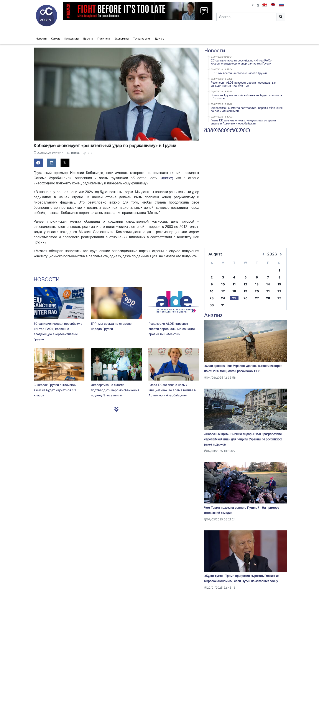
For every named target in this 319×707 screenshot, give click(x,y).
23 (212, 298)
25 (234, 298)
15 (279, 284)
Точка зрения (142, 38)
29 (279, 298)
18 (234, 291)
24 (223, 298)
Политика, (73, 153)
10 (223, 284)
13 (256, 284)
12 (245, 284)
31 (223, 305)
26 (245, 298)
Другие (159, 38)
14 (268, 284)
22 (279, 291)
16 (211, 291)
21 (268, 291)
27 (257, 298)
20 (257, 291)
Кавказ (55, 38)
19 (245, 291)
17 (223, 291)
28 (268, 298)
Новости (41, 38)
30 (212, 305)
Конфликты (71, 38)
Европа (88, 38)
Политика (103, 38)
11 (234, 284)
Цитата (87, 153)
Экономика (121, 38)
